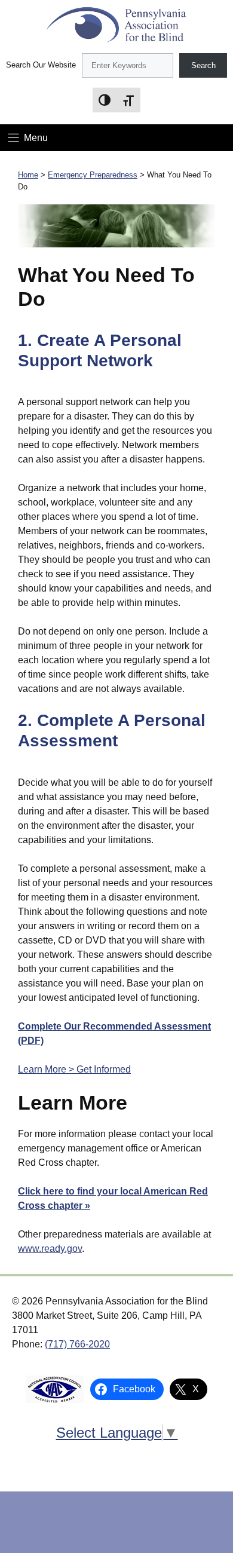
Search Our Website (41, 64)
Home (28, 174)
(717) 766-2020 (77, 1344)
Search (203, 65)
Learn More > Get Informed (74, 1069)
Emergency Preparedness (92, 174)
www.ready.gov (50, 1248)
